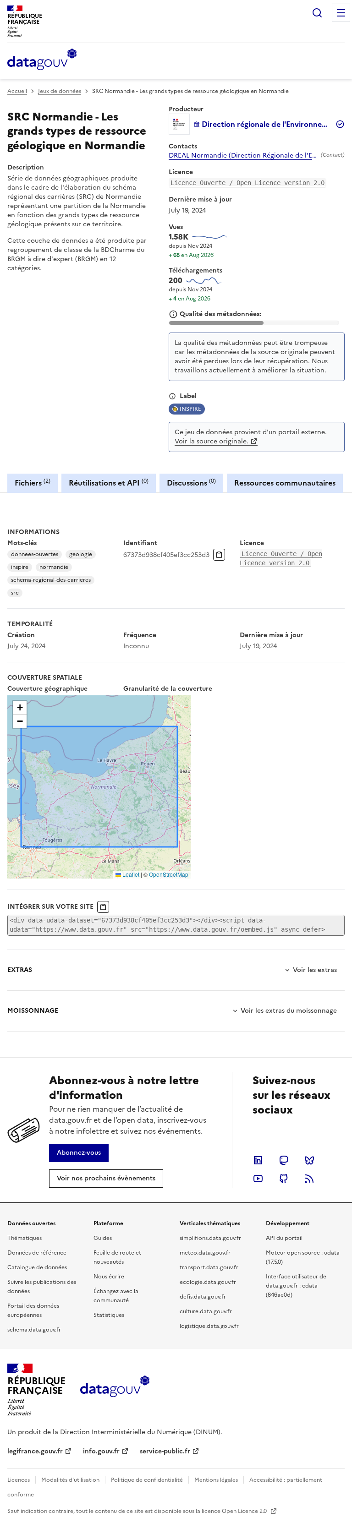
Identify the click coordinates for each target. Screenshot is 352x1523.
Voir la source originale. (211, 441)
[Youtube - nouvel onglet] (258, 1178)
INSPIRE (190, 409)
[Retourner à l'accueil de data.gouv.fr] (42, 60)
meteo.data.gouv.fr (205, 1253)
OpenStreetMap (168, 874)
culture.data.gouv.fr (206, 1311)
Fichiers (32, 482)
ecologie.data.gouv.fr (208, 1282)
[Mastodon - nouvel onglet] (284, 1160)
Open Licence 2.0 (245, 1511)
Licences (18, 1480)
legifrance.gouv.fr (35, 1451)
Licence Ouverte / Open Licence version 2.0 (247, 182)
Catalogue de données (37, 1267)
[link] (79, 1153)
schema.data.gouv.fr (34, 1330)
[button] (20, 708)
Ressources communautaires (285, 482)
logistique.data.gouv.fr (209, 1326)
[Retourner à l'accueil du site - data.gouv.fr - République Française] (114, 1390)
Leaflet (130, 874)
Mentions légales (216, 1480)
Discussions (191, 482)
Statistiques (109, 1315)
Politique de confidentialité (147, 1480)
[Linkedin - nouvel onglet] (258, 1160)
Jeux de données (59, 91)
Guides (103, 1238)
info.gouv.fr (101, 1451)
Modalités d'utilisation (70, 1480)
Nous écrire (109, 1276)
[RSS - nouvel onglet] (309, 1178)
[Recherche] (317, 13)
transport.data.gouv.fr (209, 1267)
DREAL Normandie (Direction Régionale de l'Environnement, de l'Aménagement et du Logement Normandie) (243, 155)
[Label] (172, 396)
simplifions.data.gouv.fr (210, 1238)
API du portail (284, 1238)
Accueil (17, 91)
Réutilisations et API (108, 482)
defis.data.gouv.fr (203, 1297)
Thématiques (24, 1238)
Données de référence (36, 1253)
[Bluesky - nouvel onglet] (309, 1160)
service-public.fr (165, 1451)
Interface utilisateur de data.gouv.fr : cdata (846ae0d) (296, 1285)
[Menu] (341, 13)
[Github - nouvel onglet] (284, 1178)
